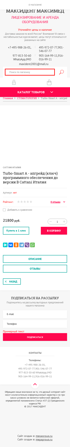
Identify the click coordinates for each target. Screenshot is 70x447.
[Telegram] (21, 245)
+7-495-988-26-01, (19, 47)
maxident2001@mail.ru (33, 64)
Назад (13, 281)
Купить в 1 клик (16, 230)
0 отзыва (55, 202)
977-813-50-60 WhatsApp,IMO (22, 57)
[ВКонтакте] (10, 245)
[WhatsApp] (32, 245)
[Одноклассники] (16, 245)
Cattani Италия (12, 167)
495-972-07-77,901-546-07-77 (51, 49)
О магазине (35, 4)
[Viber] (27, 245)
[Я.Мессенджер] (5, 245)
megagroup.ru (44, 436)
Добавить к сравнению (19, 210)
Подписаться (35, 337)
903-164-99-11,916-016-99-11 (51, 57)
